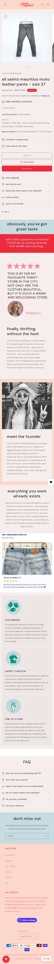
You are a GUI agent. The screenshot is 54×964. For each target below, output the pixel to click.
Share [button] (6, 212)
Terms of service (20, 959)
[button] (5, 4)
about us (8, 872)
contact (8, 877)
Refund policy (45, 955)
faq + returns (10, 866)
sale (6, 883)
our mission (9, 855)
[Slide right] (32, 67)
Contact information (34, 959)
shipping (8, 861)
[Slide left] (21, 67)
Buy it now (27, 168)
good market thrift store (17, 955)
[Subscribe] (46, 836)
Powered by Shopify (31, 955)
